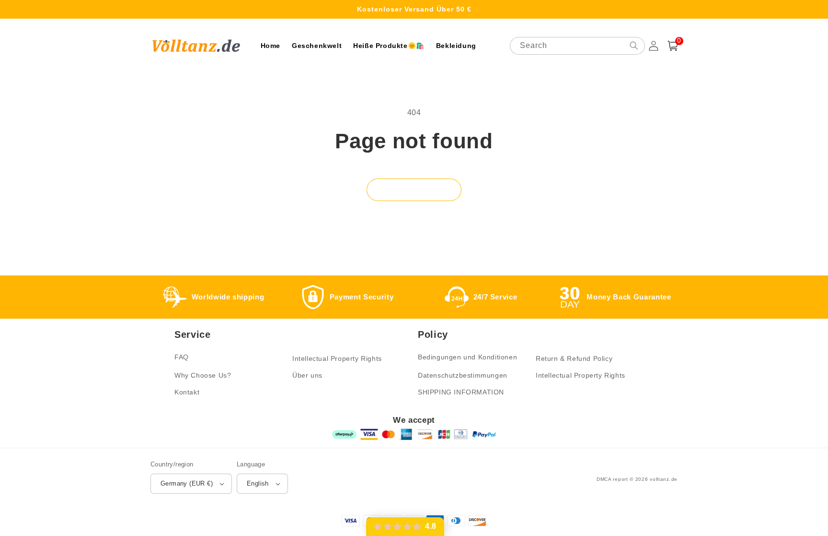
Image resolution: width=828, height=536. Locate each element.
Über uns (307, 375)
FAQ (181, 357)
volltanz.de (664, 479)
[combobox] (577, 45)
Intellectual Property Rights (337, 358)
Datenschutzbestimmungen (462, 375)
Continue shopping (414, 189)
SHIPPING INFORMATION (461, 392)
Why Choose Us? (202, 375)
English (258, 483)
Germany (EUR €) (187, 483)
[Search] (633, 45)
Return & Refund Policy (574, 358)
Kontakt (186, 392)
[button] (672, 46)
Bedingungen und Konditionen (467, 357)
